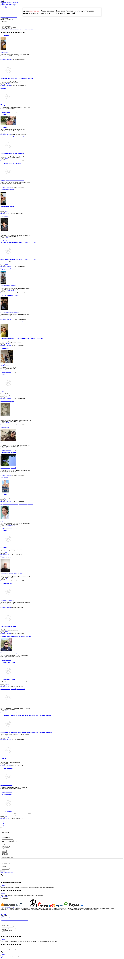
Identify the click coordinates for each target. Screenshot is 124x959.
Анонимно (7, 83)
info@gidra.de (15, 910)
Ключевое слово (5, 923)
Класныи (3, 741)
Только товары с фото (8, 857)
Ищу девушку (4, 477)
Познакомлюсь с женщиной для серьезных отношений (16, 636)
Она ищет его (9, 266)
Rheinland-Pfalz (55, 911)
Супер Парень (5, 348)
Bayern (21, 911)
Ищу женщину (5, 35)
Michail (6, 158)
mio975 (6, 264)
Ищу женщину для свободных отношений (12, 136)
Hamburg (36, 911)
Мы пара (3, 88)
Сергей (6, 631)
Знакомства (4, 114)
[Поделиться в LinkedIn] (5, 914)
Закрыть (3, 877)
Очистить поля (5, 896)
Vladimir (6, 237)
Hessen (32, 911)
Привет (3, 374)
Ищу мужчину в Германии (8, 269)
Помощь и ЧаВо (11, 907)
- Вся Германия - (4, 911)
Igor (5, 369)
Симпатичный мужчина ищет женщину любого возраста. (17, 61)
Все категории (4, 17)
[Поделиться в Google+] (4, 914)
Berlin (9, 911)
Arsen (6, 396)
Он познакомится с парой (8, 662)
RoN (6, 816)
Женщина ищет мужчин (7, 189)
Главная (3, 920)
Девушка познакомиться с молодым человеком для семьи (17, 504)
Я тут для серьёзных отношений (10, 295)
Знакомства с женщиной (7, 401)
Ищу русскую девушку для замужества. (12, 557)
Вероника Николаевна (10, 525)
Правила (6, 907)
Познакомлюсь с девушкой (8, 452)
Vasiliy (6, 710)
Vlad (6, 447)
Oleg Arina (7, 109)
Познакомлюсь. (5, 427)
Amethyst (7, 684)
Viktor (6, 552)
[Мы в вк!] (2, 916)
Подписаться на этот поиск (7, 872)
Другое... (8, 112)
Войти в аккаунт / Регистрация (7, 5)
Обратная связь (9, 920)
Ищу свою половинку (7, 768)
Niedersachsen (42, 911)
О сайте (2, 907)
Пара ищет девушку (6, 794)
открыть (3, 59)
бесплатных (34, 11)
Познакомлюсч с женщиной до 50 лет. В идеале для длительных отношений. (22, 321)
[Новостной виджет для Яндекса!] (3, 916)
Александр (7, 737)
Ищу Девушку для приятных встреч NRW (12, 163)
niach (6, 578)
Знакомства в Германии (12, 17)
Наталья (6, 789)
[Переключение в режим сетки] (2, 25)
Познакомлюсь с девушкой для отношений (13, 689)
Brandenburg (61, 911)
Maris (6, 132)
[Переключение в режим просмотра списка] (1, 25)
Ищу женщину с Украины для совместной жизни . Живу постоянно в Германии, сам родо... (26, 715)
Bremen (50, 911)
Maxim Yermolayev (9, 56)
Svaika (6, 472)
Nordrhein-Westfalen (15, 911)
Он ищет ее (8, 59)
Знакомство (4, 530)
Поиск (3, 870)
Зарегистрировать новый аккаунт (17, 917)
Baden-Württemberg (27, 911)
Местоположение (5, 925)
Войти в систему (5, 917)
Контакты (18, 907)
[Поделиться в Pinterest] (1, 914)
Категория (4, 929)
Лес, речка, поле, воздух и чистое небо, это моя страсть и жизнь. (18, 242)
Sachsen (46, 911)
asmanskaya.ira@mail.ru (10, 290)
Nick (6, 184)
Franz (6, 604)
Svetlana (6, 211)
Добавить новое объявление (7, 918)
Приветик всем (5, 216)
